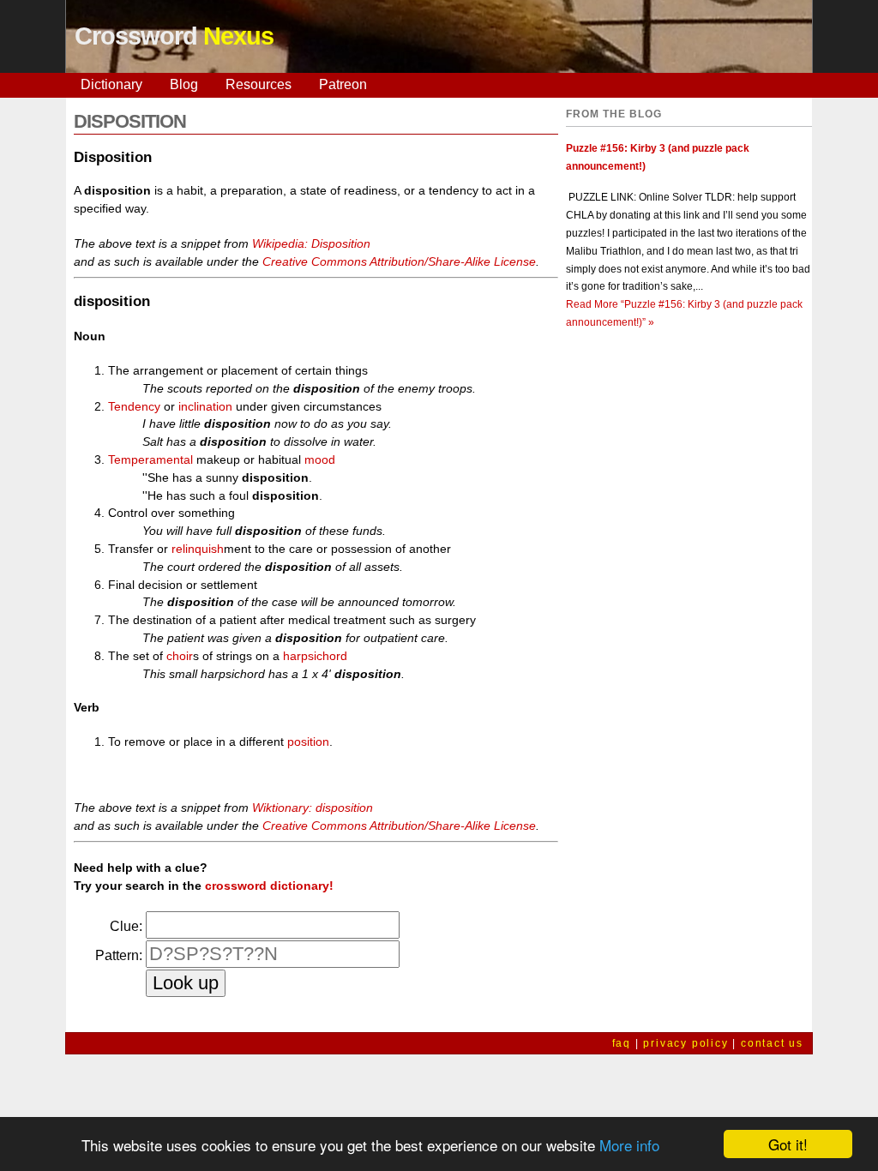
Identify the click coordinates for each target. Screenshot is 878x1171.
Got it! (788, 1144)
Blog (184, 84)
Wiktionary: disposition (312, 807)
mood (319, 459)
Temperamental (150, 459)
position (308, 741)
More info (629, 1145)
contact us (772, 1043)
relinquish (197, 548)
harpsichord (315, 656)
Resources (259, 84)
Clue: (126, 926)
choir (179, 656)
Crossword (174, 36)
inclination (205, 406)
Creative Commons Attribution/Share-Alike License (399, 261)
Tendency (134, 406)
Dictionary (111, 84)
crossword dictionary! (269, 885)
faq (621, 1043)
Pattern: (118, 955)
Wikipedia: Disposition (311, 243)
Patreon (343, 84)
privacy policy (685, 1043)
